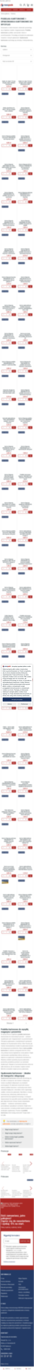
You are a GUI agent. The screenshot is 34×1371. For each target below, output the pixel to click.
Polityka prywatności (9, 1262)
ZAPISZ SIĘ (25, 1241)
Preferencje (24, 704)
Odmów (10, 704)
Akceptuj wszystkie (17, 699)
